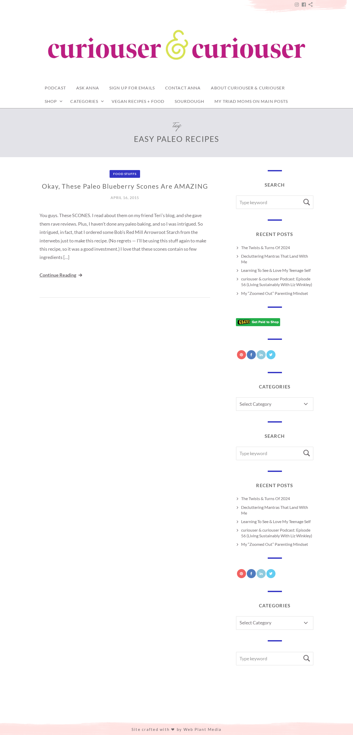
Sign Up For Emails (132, 87)
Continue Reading (58, 275)
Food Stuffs (124, 174)
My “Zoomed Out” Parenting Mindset (274, 293)
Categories (84, 101)
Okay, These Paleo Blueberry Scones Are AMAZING (125, 186)
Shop (51, 101)
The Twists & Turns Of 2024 (265, 247)
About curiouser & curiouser (248, 87)
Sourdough (189, 101)
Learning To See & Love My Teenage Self (276, 270)
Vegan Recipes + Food (138, 101)
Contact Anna (183, 87)
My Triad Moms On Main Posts (251, 101)
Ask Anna (87, 87)
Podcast (55, 87)
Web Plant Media (202, 729)
